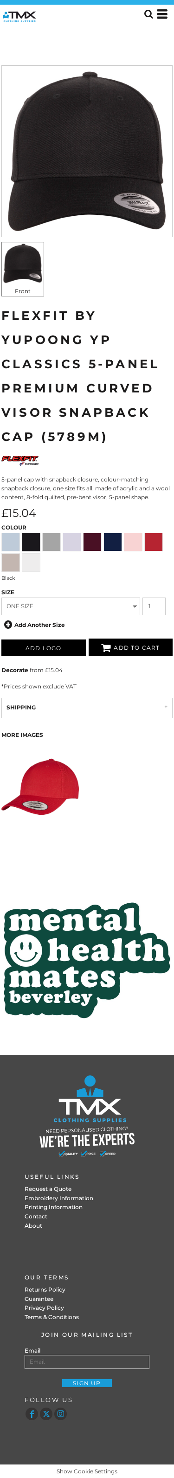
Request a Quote (48, 1188)
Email (32, 1350)
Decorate (14, 670)
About (33, 1225)
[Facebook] (32, 1414)
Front (23, 291)
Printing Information (54, 1206)
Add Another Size (39, 624)
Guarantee (39, 1298)
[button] (87, 960)
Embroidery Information (59, 1198)
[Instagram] (60, 1414)
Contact (36, 1216)
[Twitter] (46, 1414)
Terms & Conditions (52, 1316)
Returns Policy (45, 1289)
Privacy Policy (44, 1307)
